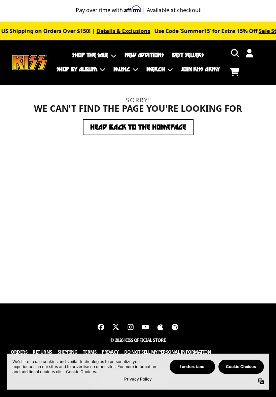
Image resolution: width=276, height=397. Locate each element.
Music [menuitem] (121, 69)
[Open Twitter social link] (115, 327)
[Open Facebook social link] (101, 327)
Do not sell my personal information (167, 352)
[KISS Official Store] (30, 62)
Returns (42, 352)
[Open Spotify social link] (175, 327)
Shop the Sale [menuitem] (90, 55)
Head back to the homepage (138, 127)
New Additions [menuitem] (144, 55)
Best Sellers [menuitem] (188, 55)
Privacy (110, 352)
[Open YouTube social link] (145, 327)
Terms (90, 352)
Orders (19, 352)
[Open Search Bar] (234, 53)
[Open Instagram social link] (130, 327)
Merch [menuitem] (155, 69)
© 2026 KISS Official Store (138, 340)
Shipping (67, 352)
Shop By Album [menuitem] (77, 69)
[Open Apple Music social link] (160, 327)
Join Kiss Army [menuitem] (200, 69)
